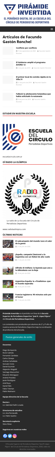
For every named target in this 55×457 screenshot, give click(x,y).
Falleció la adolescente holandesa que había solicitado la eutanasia (33, 95)
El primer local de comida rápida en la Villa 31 (33, 78)
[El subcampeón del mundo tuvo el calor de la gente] (8, 246)
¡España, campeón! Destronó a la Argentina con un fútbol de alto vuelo (32, 255)
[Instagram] (15, 436)
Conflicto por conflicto (26, 48)
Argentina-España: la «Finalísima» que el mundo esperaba (33, 282)
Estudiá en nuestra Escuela (19, 113)
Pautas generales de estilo (19, 337)
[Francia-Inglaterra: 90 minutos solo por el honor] (8, 300)
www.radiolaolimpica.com (14, 229)
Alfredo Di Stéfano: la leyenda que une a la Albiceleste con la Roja (33, 269)
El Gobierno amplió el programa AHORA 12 (30, 63)
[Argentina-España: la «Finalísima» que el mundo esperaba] (8, 286)
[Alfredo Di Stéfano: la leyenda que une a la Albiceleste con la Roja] (8, 273)
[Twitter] (10, 436)
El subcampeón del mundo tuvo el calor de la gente (33, 242)
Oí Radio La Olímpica (15, 162)
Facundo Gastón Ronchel (42, 68)
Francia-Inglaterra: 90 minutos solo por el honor (33, 295)
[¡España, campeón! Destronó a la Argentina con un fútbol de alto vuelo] (8, 259)
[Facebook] (5, 436)
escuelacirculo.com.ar (12, 156)
